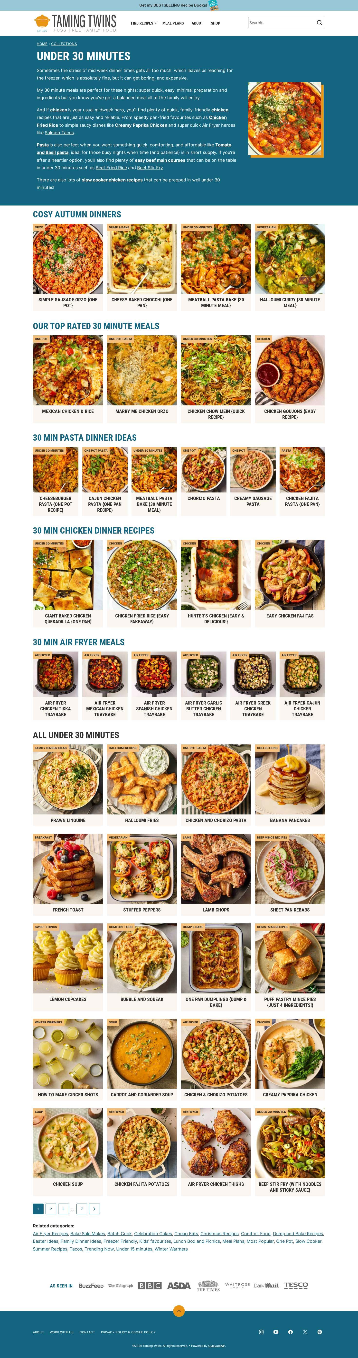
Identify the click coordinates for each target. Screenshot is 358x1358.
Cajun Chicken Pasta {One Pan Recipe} (105, 504)
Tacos (76, 1248)
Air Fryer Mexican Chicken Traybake (104, 708)
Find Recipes (142, 23)
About (197, 23)
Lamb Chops (216, 910)
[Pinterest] (319, 1332)
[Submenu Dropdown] (155, 23)
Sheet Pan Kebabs (290, 910)
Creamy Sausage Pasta (253, 501)
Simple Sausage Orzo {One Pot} (67, 302)
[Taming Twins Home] (75, 23)
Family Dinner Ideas (81, 1241)
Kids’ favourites (155, 1241)
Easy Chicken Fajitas (290, 616)
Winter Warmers (171, 1248)
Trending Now (99, 1248)
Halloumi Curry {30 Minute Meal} (290, 302)
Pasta (43, 144)
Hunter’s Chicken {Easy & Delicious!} (216, 619)
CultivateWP (216, 1346)
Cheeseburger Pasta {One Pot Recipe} (55, 504)
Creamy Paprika (132, 125)
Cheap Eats (186, 1233)
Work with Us (62, 1332)
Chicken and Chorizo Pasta (216, 820)
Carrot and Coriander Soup (142, 1095)
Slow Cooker (308, 1241)
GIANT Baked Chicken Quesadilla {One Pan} (68, 619)
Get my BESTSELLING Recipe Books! (173, 5)
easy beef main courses (160, 160)
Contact (87, 1332)
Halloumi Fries (142, 820)
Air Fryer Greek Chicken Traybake (253, 708)
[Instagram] (261, 1332)
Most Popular (260, 1241)
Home (42, 44)
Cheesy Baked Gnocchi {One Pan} (142, 302)
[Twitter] (305, 1332)
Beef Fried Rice (111, 167)
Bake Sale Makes (87, 1233)
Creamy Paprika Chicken (290, 1095)
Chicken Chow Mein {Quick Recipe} (216, 414)
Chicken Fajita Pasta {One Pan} (302, 501)
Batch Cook (119, 1233)
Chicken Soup (68, 1184)
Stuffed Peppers (142, 910)
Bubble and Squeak (142, 999)
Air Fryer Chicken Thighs (216, 1184)
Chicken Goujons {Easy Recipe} (290, 414)
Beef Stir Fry (150, 167)
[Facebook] (290, 1332)
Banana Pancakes (290, 820)
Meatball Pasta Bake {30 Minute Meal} (216, 302)
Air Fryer (211, 125)
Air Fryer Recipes (50, 1233)
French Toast (68, 910)
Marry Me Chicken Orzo (142, 411)
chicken (58, 109)
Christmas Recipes (219, 1233)
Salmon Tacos (59, 132)
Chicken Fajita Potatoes (142, 1184)
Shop (215, 23)
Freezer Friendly (120, 1241)
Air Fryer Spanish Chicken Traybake (154, 708)
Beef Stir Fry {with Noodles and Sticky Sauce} (290, 1187)
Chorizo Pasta (204, 498)
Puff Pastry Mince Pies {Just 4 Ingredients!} (290, 1002)
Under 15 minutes (134, 1248)
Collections (64, 44)
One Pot (284, 1241)
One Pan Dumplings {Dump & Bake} (216, 1002)
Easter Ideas (45, 1241)
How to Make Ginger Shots (68, 1095)
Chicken (158, 125)
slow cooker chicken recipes (112, 179)
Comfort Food (256, 1233)
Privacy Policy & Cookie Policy (128, 1332)
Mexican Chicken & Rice (68, 411)
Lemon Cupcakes (67, 999)
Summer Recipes (50, 1248)
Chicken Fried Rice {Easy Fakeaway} (142, 619)
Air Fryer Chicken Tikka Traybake (55, 708)
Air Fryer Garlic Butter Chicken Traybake (203, 708)
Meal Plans (173, 23)
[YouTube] (276, 1332)
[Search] (319, 22)
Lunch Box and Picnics (196, 1241)
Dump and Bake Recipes (298, 1233)
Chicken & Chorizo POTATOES (216, 1095)
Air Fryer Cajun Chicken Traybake (302, 708)
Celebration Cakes (153, 1233)
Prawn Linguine (68, 820)
